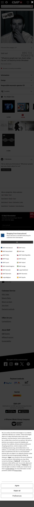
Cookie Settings (10, 468)
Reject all (17, 491)
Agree (17, 486)
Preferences (17, 496)
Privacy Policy (18, 470)
